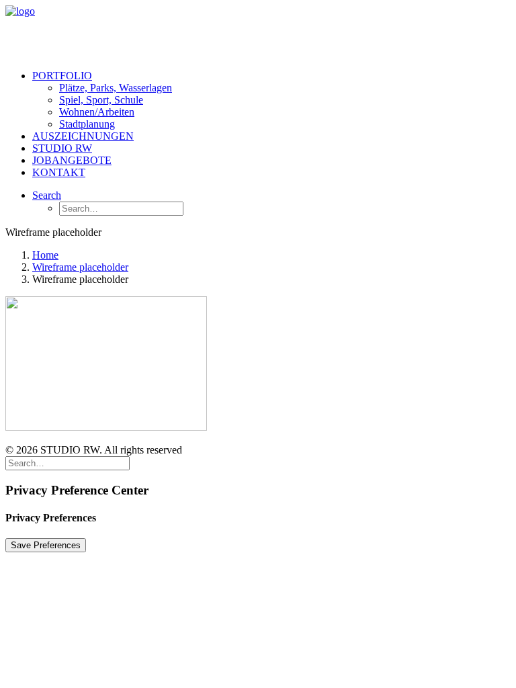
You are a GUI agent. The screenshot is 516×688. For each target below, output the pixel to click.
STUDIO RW (62, 148)
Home (45, 255)
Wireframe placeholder (80, 267)
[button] (46, 195)
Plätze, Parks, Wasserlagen (115, 87)
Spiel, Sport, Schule (101, 99)
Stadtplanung (87, 124)
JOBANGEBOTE (72, 160)
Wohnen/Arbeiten (96, 112)
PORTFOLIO (62, 75)
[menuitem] (271, 100)
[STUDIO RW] (258, 32)
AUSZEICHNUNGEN (83, 136)
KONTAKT (58, 172)
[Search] (67, 462)
